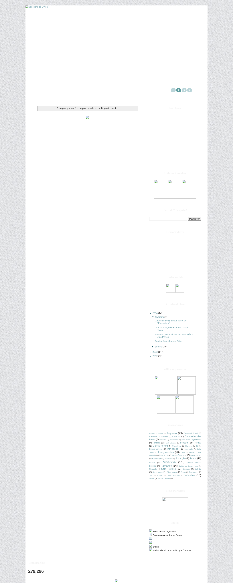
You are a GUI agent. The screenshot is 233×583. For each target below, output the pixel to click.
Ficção (184, 442)
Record (152, 463)
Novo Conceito (179, 455)
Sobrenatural (158, 472)
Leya (183, 452)
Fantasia (156, 443)
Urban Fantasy (173, 475)
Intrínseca (172, 448)
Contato (183, 44)
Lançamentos (166, 452)
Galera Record (160, 446)
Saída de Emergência (188, 466)
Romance (166, 465)
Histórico (188, 446)
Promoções (50, 44)
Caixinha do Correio (158, 436)
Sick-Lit (198, 469)
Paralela (168, 458)
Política (163, 44)
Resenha (168, 462)
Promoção (180, 458)
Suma (183, 472)
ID (197, 446)
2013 (155, 352)
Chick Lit (176, 436)
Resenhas (96, 44)
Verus (151, 478)
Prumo (193, 458)
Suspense (193, 472)
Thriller (159, 475)
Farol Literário (170, 443)
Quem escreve (139, 44)
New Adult (163, 455)
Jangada (189, 449)
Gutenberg (176, 446)
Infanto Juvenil (155, 449)
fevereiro (159, 317)
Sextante (186, 469)
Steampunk (172, 472)
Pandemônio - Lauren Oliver (169, 341)
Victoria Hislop (164, 478)
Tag (150, 475)
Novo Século (195, 455)
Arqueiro (172, 433)
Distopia (162, 440)
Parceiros (74, 44)
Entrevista (174, 440)
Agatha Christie (156, 433)
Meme (191, 452)
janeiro (159, 346)
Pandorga (156, 458)
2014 (155, 313)
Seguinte (153, 469)
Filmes (198, 442)
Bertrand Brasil (191, 433)
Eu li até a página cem (191, 439)
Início (116, 44)
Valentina (190, 475)
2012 (155, 356)
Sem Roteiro (168, 468)
